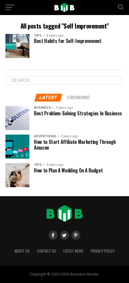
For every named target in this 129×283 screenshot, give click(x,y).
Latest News (73, 251)
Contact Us (46, 251)
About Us (22, 251)
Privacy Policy (103, 251)
